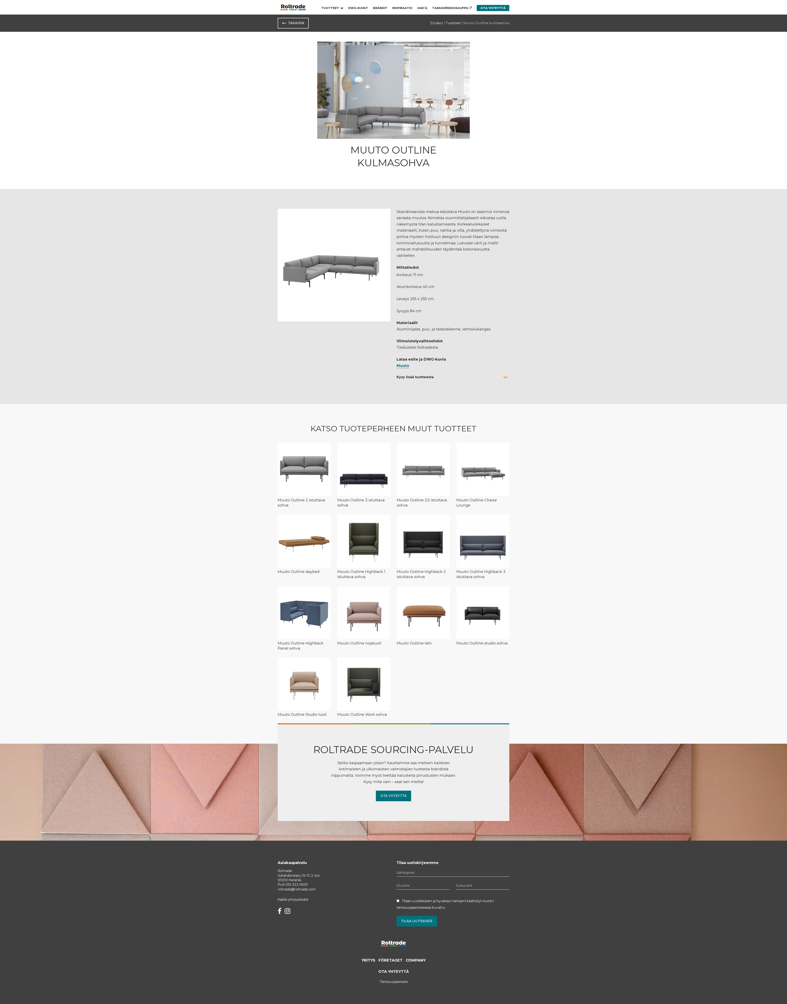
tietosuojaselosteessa (414, 908)
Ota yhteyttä (493, 8)
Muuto (403, 365)
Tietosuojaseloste (393, 982)
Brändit (380, 8)
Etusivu (436, 23)
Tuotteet (330, 8)
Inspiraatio (402, 8)
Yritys (368, 960)
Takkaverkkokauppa (450, 8)
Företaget (391, 960)
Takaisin (296, 23)
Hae (421, 8)
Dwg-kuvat (358, 8)
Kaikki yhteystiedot (293, 900)
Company (416, 960)
